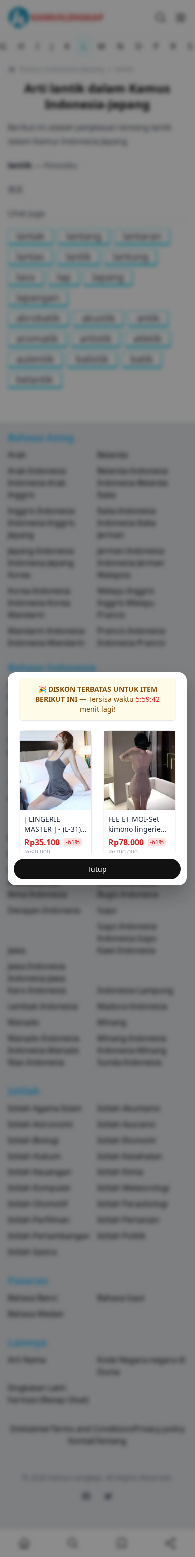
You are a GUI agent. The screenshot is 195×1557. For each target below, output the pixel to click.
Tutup (97, 869)
